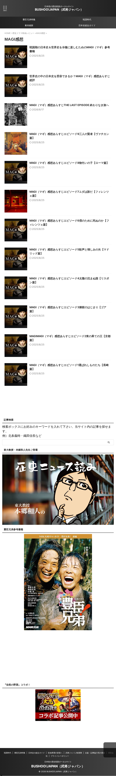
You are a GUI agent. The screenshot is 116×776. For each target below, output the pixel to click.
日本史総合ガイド (87, 25)
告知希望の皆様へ (55, 753)
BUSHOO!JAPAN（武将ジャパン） (59, 9)
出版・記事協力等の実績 (95, 753)
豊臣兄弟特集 (29, 19)
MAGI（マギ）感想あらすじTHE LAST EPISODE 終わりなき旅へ (69, 105)
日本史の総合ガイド (36, 753)
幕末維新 (29, 25)
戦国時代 (87, 19)
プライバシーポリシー (60, 756)
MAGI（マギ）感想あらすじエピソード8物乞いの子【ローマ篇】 (69, 162)
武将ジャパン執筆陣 (74, 753)
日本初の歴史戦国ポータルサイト (58, 762)
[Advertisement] (58, 659)
